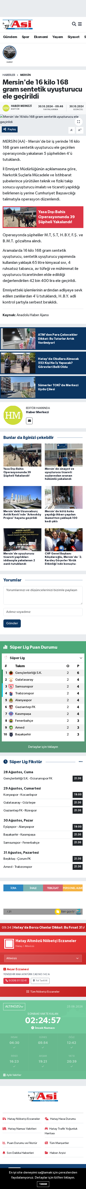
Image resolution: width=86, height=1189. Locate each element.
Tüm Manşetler (59, 1143)
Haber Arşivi (58, 1152)
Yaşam (57, 37)
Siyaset (74, 37)
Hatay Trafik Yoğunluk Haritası (61, 1131)
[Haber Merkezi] (13, 415)
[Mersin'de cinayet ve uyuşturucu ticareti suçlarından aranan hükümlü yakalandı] (64, 455)
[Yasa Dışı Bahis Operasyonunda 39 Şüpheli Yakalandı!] (22, 455)
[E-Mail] (29, 421)
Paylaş (12, 129)
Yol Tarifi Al (41, 980)
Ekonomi (41, 37)
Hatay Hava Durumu (63, 1118)
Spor (25, 37)
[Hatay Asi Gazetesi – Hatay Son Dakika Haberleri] (18, 24)
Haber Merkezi (37, 412)
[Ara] (74, 24)
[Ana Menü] (80, 24)
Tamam (43, 1184)
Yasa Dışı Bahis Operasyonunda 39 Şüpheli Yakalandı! (17, 472)
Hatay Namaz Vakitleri (22, 1128)
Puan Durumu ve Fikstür (22, 1143)
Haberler (9, 75)
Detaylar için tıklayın (43, 747)
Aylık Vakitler (13, 1075)
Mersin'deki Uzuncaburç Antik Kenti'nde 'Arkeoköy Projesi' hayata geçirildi (22, 515)
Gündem (10, 37)
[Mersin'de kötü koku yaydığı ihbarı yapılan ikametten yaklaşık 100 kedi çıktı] (64, 497)
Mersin (25, 75)
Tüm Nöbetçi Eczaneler (44, 991)
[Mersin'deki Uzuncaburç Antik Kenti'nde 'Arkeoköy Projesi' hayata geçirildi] (22, 497)
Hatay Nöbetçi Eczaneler (24, 1118)
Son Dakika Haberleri (20, 1152)
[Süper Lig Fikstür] (81, 762)
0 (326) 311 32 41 (18, 980)
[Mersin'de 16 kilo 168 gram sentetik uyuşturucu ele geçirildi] (43, 119)
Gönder (12, 623)
